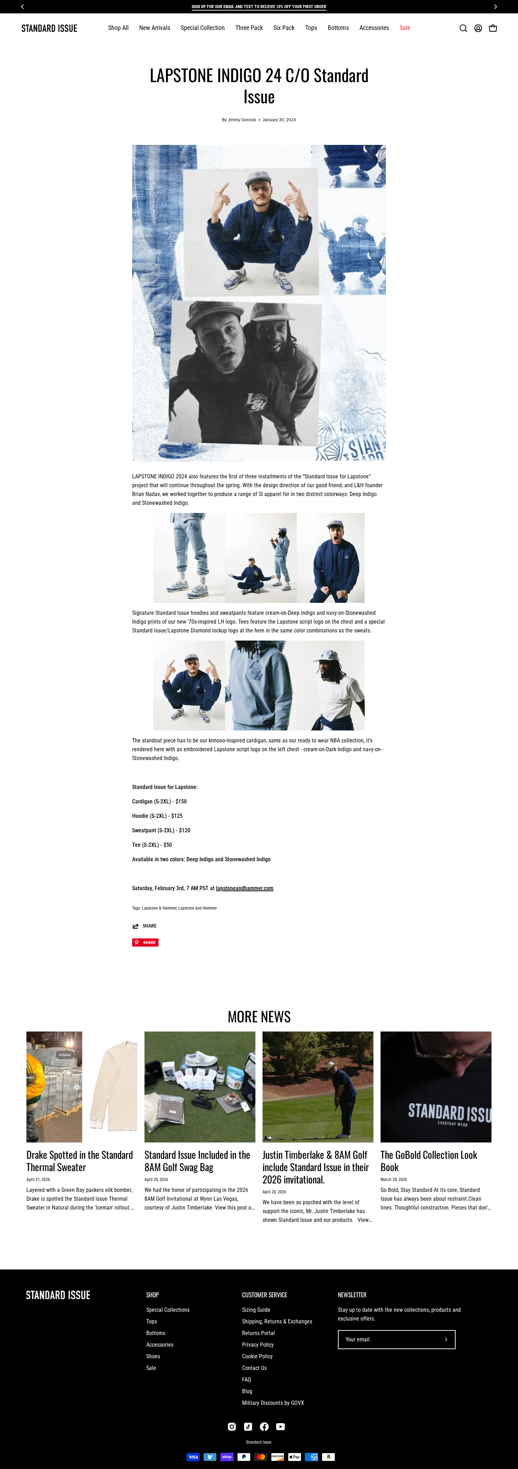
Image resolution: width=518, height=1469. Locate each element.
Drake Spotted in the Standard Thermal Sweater (79, 1160)
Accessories (159, 1344)
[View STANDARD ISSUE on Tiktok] (248, 1426)
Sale (151, 1368)
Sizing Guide (256, 1309)
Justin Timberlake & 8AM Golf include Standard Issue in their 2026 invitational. (316, 1166)
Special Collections (168, 1309)
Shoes (153, 1356)
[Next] (495, 7)
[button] (202, 28)
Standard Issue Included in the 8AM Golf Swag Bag (197, 1160)
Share (149, 926)
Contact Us (254, 1368)
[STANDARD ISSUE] (49, 28)
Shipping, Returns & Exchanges (277, 1321)
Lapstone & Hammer (159, 908)
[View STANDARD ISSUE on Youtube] (280, 1426)
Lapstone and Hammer (197, 908)
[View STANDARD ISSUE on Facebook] (264, 1426)
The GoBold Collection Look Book (429, 1160)
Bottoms (155, 1333)
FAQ (246, 1379)
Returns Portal (258, 1333)
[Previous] (22, 7)
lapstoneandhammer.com (244, 888)
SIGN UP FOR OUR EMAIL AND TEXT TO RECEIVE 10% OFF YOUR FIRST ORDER (259, 6)
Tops (151, 1321)
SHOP (152, 1294)
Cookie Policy (257, 1356)
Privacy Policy (258, 1344)
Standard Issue (258, 1442)
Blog (247, 1391)
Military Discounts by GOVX (273, 1403)
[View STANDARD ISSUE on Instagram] (232, 1426)
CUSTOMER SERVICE (264, 1294)
